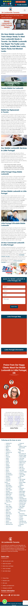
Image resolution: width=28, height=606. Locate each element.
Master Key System (7, 563)
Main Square (8, 485)
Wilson (7, 448)
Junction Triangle (23, 472)
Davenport (21, 460)
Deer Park (8, 500)
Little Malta (21, 470)
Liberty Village (22, 475)
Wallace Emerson (23, 500)
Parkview (21, 520)
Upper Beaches (9, 493)
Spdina (7, 458)
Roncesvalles (22, 493)
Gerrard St (8, 478)
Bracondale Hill (22, 454)
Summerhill (8, 520)
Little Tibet (21, 481)
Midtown (7, 511)
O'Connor (21, 518)
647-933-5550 (20, 2)
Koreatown (21, 473)
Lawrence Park (9, 508)
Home (2, 15)
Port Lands (8, 488)
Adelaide (7, 466)
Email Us (6, 595)
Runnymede (21, 494)
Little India (8, 479)
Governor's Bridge (23, 515)
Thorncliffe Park (22, 521)
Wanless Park (9, 523)
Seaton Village (22, 496)
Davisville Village (9, 499)
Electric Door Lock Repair (8, 566)
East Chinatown (9, 475)
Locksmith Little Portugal (16, 603)
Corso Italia (21, 458)
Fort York (21, 466)
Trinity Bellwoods (23, 499)
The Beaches (8, 473)
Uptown (7, 521)
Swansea (21, 497)
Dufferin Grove (22, 463)
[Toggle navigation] (25, 10)
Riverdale (8, 491)
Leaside (21, 517)
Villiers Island (9, 490)
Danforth (7, 476)
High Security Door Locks (8, 561)
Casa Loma (8, 496)
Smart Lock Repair (6, 568)
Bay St (7, 455)
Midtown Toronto (22, 446)
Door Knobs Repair (7, 571)
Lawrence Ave (9, 452)
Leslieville (8, 484)
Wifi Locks (5, 583)
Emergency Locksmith (7, 588)
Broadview (8, 467)
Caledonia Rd (8, 443)
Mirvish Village (22, 482)
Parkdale (21, 490)
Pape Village (22, 506)
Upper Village (8, 506)
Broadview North (22, 502)
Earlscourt (21, 464)
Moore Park (8, 512)
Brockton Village (22, 455)
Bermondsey (22, 514)
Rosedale (8, 515)
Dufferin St (8, 451)
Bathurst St (8, 446)
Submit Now (14, 306)
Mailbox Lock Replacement (8, 585)
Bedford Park (8, 494)
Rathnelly (8, 518)
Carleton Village (22, 457)
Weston (7, 470)
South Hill (8, 517)
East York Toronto (23, 523)
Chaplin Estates (9, 497)
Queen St (8, 463)
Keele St (7, 472)
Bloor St (7, 454)
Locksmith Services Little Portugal (12, 15)
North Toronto (9, 514)
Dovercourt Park (22, 461)
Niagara (21, 484)
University (8, 457)
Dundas (7, 461)
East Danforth (22, 505)
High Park (21, 467)
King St (7, 464)
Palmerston (21, 488)
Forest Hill (8, 505)
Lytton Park (8, 509)
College (7, 460)
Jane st (7, 469)
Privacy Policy (6, 578)
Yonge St (8, 445)
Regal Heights (22, 491)
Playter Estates (9, 487)
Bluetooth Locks (6, 580)
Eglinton (7, 449)
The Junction (22, 469)
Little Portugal (22, 479)
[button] (11, 382)
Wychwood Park (9, 524)
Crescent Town (22, 503)
